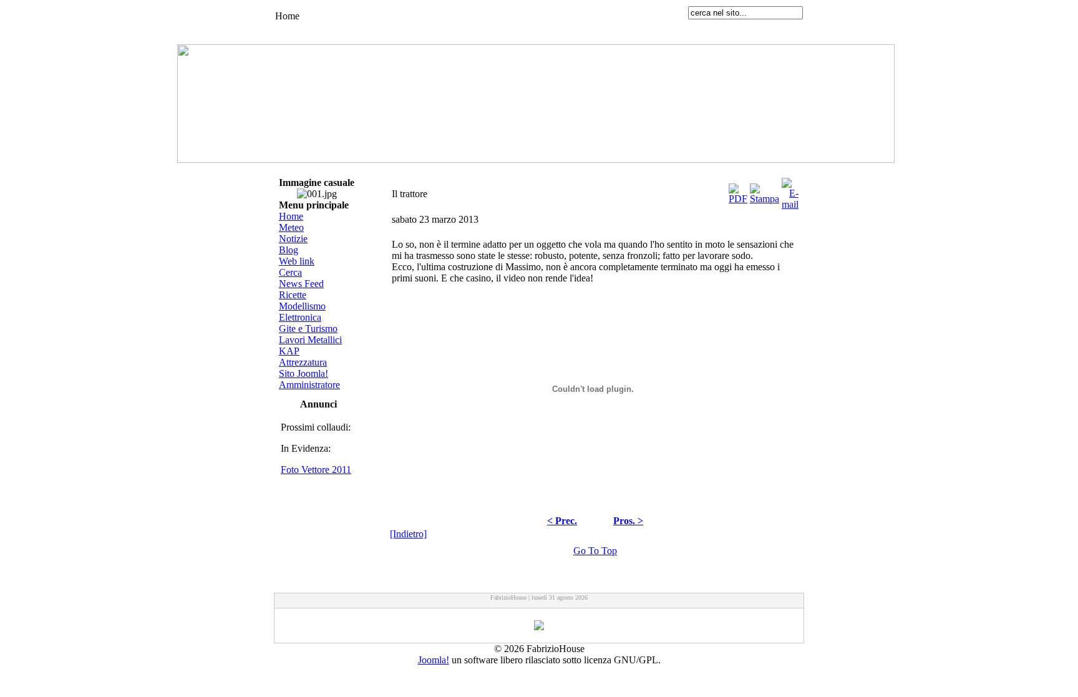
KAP (289, 351)
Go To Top (595, 550)
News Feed (301, 283)
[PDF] (738, 190)
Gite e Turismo (308, 328)
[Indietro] (408, 534)
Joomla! (433, 660)
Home (291, 216)
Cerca (290, 272)
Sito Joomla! (303, 373)
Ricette (292, 295)
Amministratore (309, 384)
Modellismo (302, 306)
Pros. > (628, 520)
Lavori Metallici (310, 339)
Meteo (291, 227)
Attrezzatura (303, 362)
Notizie (293, 238)
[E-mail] (790, 190)
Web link (296, 261)
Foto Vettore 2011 (316, 469)
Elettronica (300, 317)
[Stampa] (764, 190)
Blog (288, 250)
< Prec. (562, 520)
